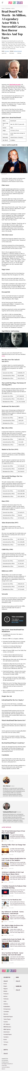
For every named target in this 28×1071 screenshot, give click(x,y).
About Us (3, 1068)
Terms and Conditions (6, 1067)
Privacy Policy (4, 1065)
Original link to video (17, 621)
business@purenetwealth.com (7, 1063)
